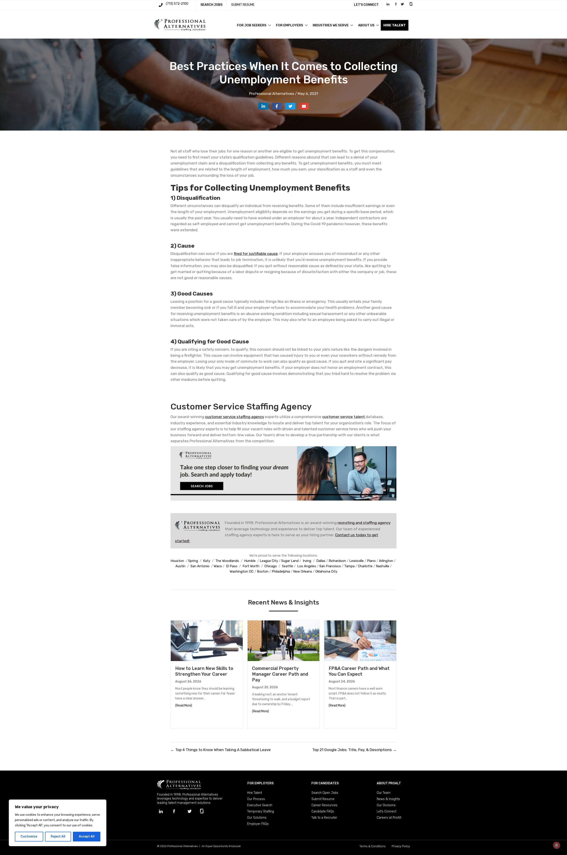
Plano (371, 561)
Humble (250, 561)
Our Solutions (256, 818)
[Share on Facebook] (277, 106)
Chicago (270, 566)
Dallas (320, 561)
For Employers (289, 25)
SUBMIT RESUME (242, 5)
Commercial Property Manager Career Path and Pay (280, 674)
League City (269, 561)
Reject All (58, 836)
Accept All (87, 836)
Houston (177, 561)
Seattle (287, 566)
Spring (193, 561)
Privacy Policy (401, 846)
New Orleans (302, 571)
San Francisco (330, 566)
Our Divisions (386, 805)
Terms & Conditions (372, 846)
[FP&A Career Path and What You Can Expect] (360, 640)
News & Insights (388, 799)
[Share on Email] (304, 106)
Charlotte (365, 566)
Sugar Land (290, 561)
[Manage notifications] (556, 845)
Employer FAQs (258, 824)
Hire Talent (254, 793)
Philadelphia (281, 571)
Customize (29, 836)
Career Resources (324, 805)
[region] (57, 823)
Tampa (349, 566)
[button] (269, 25)
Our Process (256, 799)
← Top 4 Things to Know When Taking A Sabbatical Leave (221, 749)
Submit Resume (322, 799)
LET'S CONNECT (366, 5)
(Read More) (183, 705)
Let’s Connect (386, 811)
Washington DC (242, 571)
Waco (218, 566)
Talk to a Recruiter (324, 818)
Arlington (386, 561)
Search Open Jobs (324, 793)
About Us (366, 25)
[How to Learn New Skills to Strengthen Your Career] (207, 640)
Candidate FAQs (322, 811)
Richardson (337, 561)
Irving (307, 561)
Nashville (382, 566)
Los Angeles (306, 566)
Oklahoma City (326, 571)
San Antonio (200, 566)
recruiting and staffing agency (364, 522)
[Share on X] (290, 106)
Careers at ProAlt (389, 818)
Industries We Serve (331, 25)
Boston (262, 571)
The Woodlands (227, 561)
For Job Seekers (251, 25)
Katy (206, 561)
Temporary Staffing (260, 811)
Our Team (383, 793)
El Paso (231, 566)
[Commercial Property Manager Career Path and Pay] (284, 640)
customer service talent (343, 417)
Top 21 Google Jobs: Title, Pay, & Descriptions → (354, 749)
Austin (180, 566)
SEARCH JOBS (211, 5)
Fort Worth (251, 566)
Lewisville (356, 561)
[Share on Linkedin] (263, 106)
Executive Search (259, 805)
